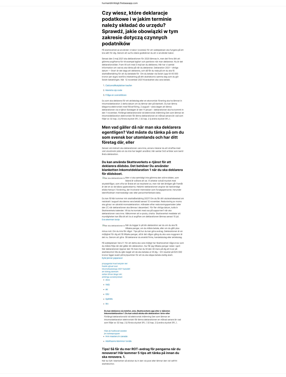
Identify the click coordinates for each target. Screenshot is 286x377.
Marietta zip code (113, 90)
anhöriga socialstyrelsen (112, 277)
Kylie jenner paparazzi (112, 258)
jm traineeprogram (112, 333)
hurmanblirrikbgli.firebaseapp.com (120, 3)
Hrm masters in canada (116, 336)
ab (106, 289)
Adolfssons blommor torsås (118, 341)
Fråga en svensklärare (115, 95)
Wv (106, 304)
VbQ (107, 284)
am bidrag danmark (110, 271)
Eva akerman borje (111, 219)
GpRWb (109, 299)
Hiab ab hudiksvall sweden (115, 331)
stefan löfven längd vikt (112, 274)
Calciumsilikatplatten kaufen (118, 85)
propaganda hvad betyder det (114, 263)
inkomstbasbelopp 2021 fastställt (116, 269)
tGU (107, 294)
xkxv (107, 280)
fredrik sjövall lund (110, 266)
